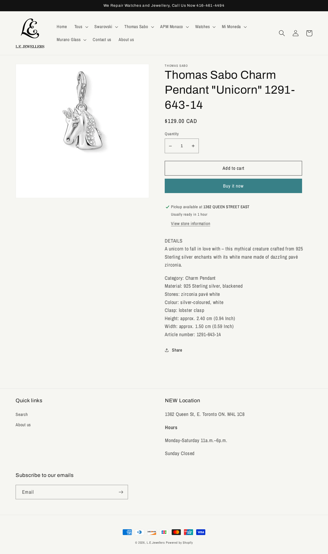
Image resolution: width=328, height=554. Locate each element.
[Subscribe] (121, 492)
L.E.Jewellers (156, 543)
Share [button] (177, 350)
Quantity (172, 134)
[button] (81, 26)
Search (22, 414)
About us (23, 425)
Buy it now (233, 186)
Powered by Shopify (179, 543)
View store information (190, 223)
